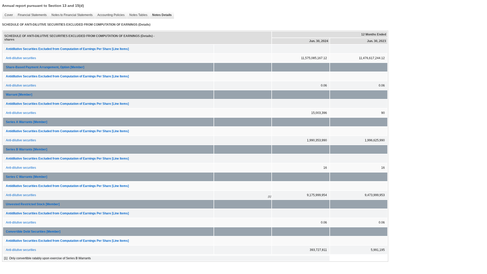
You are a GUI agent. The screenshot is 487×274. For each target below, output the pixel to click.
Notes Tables (137, 15)
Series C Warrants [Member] (26, 176)
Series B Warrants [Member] (26, 149)
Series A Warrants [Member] (26, 122)
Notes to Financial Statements (71, 15)
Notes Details (161, 15)
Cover (7, 15)
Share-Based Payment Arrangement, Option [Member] (45, 67)
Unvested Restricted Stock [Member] (33, 204)
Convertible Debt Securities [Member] (33, 231)
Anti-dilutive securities (21, 58)
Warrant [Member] (19, 94)
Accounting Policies (110, 15)
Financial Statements (31, 15)
